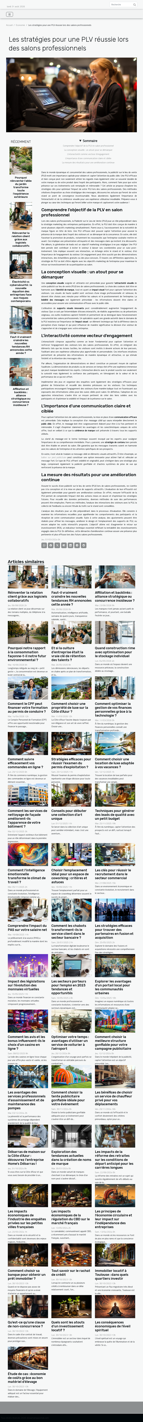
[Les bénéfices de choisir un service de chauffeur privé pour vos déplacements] (115, 1076)
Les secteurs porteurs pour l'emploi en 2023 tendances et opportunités (68, 987)
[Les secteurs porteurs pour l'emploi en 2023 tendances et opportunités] (71, 965)
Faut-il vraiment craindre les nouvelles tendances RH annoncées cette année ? (21, 345)
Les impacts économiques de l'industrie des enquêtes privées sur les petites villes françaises (27, 1219)
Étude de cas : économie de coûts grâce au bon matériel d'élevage (27, 1378)
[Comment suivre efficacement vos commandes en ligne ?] (28, 743)
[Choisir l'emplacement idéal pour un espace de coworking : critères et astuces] (71, 854)
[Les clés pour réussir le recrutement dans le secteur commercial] (115, 854)
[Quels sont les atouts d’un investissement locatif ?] (71, 1306)
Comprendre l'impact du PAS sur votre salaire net (27, 928)
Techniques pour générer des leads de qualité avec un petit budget (115, 815)
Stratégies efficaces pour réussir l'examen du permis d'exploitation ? (71, 763)
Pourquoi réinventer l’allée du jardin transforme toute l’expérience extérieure (21, 187)
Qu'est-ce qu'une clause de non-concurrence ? (26, 1324)
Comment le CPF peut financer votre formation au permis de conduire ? (28, 708)
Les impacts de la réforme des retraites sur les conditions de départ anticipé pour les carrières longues (114, 1160)
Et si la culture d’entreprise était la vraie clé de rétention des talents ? (68, 654)
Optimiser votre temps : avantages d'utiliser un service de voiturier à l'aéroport (70, 1043)
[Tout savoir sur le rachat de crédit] (71, 1254)
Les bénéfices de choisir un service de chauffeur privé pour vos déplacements (114, 1098)
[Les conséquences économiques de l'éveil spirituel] (115, 1306)
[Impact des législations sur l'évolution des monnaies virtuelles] (28, 965)
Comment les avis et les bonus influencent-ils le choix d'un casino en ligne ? (26, 1043)
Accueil (9, 25)
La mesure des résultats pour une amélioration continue (88, 162)
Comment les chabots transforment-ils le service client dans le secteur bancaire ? (68, 931)
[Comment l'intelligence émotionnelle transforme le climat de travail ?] (28, 854)
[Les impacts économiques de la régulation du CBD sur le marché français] (71, 1195)
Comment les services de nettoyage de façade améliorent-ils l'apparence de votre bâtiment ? (27, 819)
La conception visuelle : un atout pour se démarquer (88, 150)
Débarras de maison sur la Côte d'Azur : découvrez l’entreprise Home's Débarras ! (27, 1157)
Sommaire (90, 140)
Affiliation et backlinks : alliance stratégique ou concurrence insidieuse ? (20, 397)
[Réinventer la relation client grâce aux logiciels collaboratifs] (20, 215)
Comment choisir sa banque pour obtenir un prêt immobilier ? (27, 1275)
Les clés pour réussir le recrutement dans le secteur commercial (113, 874)
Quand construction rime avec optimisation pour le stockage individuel (115, 652)
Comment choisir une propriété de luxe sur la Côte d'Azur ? (69, 708)
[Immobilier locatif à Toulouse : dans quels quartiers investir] (115, 1254)
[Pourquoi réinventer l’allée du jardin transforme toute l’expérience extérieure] (20, 160)
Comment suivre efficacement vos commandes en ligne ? (25, 763)
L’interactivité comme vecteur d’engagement (88, 154)
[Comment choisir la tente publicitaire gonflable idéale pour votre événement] (71, 1076)
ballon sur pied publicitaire (53, 457)
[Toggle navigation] (9, 14)
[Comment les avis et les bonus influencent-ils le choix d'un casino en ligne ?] (28, 1020)
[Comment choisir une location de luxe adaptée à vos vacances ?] (115, 743)
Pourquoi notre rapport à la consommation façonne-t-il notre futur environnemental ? (27, 654)
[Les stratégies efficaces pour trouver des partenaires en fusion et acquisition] (115, 909)
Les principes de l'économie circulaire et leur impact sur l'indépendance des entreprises (113, 1219)
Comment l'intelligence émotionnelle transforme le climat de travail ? (27, 876)
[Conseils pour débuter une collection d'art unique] (71, 795)
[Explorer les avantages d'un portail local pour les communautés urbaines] (115, 965)
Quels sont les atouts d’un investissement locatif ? (67, 1326)
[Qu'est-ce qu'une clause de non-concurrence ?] (28, 1306)
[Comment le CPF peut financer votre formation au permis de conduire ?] (28, 687)
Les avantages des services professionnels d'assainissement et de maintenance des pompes (27, 1100)
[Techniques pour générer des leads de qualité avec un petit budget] (115, 795)
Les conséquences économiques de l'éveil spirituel (112, 1326)
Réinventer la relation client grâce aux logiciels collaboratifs (21, 239)
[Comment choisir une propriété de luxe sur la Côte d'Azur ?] (71, 687)
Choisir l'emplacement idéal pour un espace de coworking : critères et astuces (70, 876)
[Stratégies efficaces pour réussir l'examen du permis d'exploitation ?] (71, 743)
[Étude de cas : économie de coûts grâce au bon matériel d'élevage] (28, 1358)
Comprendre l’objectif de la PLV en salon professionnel (88, 145)
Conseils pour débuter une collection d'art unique (69, 815)
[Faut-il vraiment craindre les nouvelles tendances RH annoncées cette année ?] (20, 319)
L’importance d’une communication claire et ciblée (88, 158)
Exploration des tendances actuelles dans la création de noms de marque (71, 1157)
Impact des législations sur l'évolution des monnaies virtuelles (26, 985)
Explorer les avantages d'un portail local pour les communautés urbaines (113, 987)
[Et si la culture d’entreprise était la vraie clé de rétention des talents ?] (71, 632)
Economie (20, 25)
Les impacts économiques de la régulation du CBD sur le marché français (70, 1217)
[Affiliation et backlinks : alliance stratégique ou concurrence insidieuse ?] (20, 371)
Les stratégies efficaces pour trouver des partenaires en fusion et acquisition (114, 931)
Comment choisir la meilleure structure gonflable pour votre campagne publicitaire (113, 1043)
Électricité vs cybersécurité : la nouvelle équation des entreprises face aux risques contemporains (21, 291)
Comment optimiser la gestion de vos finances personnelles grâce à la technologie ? (113, 709)
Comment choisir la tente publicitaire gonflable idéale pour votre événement (68, 1098)
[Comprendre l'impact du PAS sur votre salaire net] (28, 909)
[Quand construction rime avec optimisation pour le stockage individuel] (115, 632)
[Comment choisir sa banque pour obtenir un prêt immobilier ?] (28, 1254)
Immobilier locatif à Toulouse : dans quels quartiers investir (111, 1275)
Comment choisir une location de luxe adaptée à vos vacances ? (114, 763)
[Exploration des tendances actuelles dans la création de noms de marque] (71, 1136)
